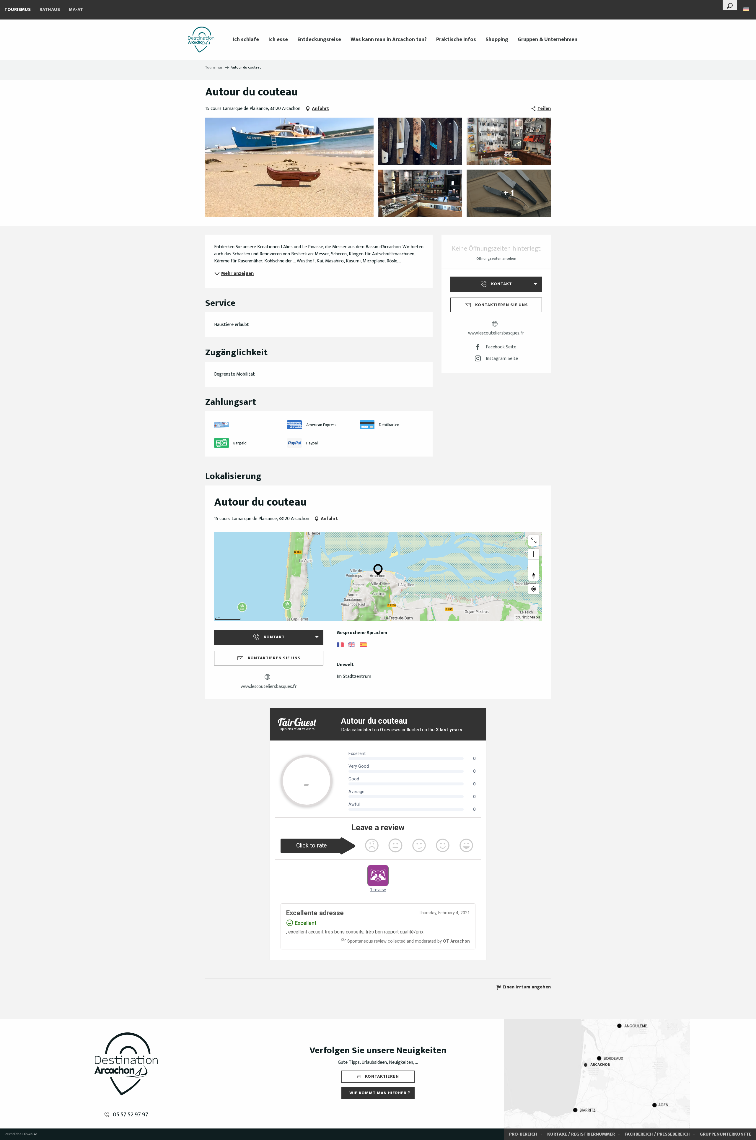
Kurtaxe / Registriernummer (581, 1134)
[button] (730, 5)
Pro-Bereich (523, 1134)
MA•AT (76, 10)
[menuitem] (201, 39)
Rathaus (50, 10)
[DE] (746, 9)
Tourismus (17, 10)
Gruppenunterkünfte (725, 1134)
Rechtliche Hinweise (21, 1134)
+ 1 (509, 193)
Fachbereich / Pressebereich (657, 1134)
